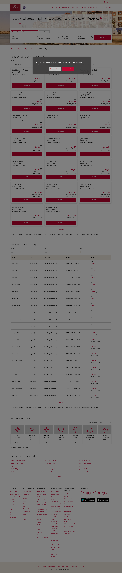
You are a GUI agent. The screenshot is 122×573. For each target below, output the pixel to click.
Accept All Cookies (68, 69)
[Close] (88, 59)
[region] (62, 65)
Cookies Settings (54, 69)
